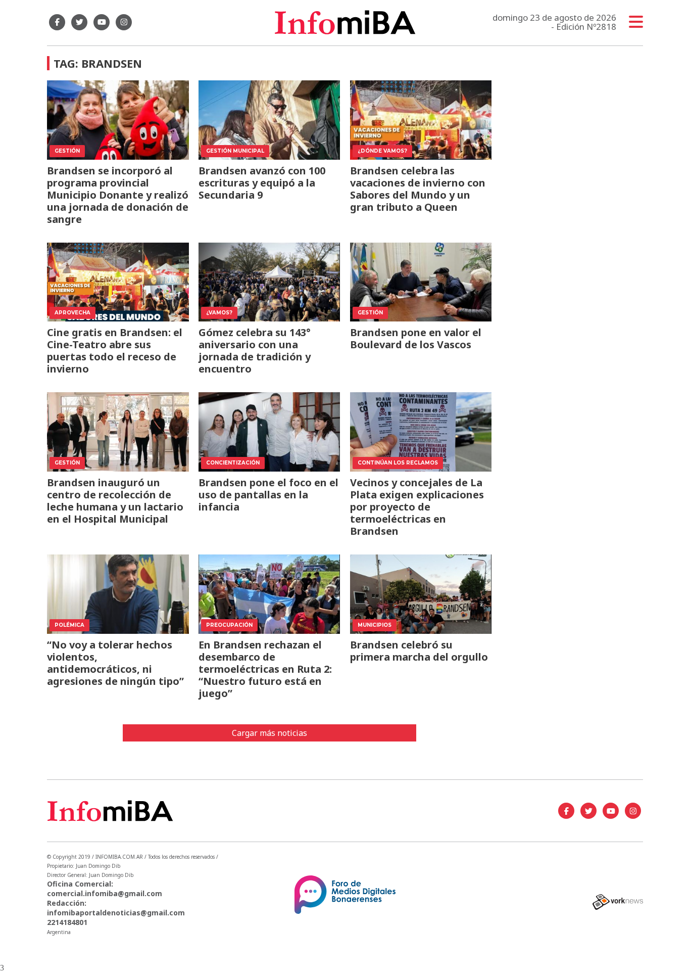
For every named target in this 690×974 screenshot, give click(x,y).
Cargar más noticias (269, 732)
